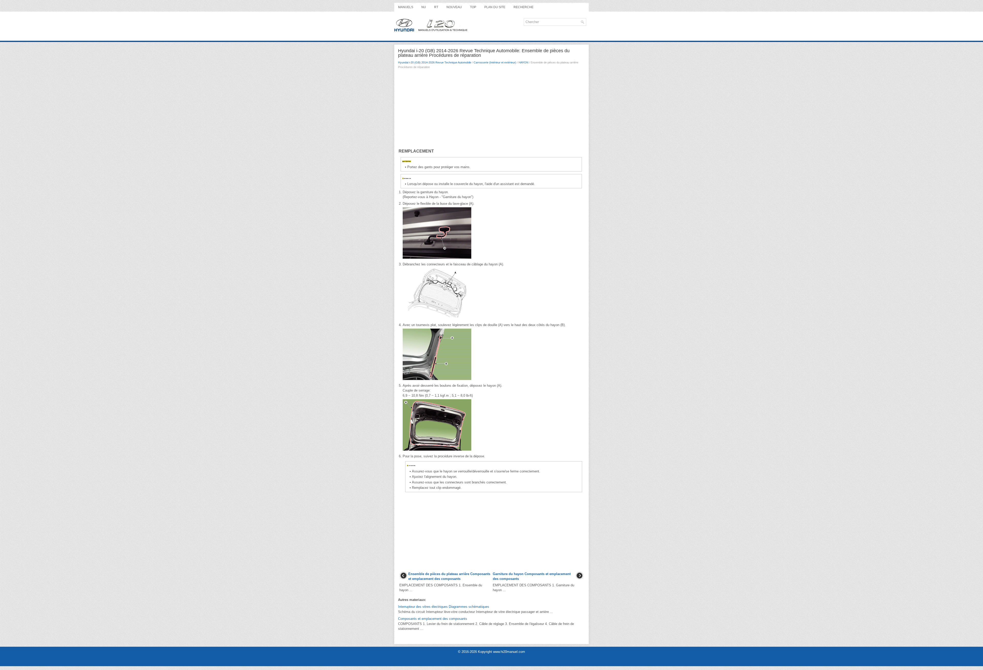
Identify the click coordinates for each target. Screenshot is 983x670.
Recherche (523, 7)
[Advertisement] (491, 110)
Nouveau (454, 7)
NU (423, 7)
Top (473, 7)
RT (436, 7)
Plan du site (494, 7)
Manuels (405, 7)
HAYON (523, 62)
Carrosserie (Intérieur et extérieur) (495, 62)
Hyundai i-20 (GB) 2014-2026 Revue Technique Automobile (434, 62)
